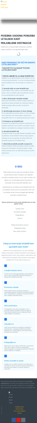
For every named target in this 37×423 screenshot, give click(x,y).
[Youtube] (18, 420)
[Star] (23, 420)
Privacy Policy (19, 409)
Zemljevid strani (19, 407)
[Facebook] (14, 420)
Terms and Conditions (19, 411)
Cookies (19, 413)
